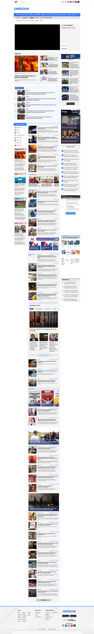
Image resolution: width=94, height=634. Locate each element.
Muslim (24, 617)
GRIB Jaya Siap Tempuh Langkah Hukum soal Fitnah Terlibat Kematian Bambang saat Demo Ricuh (43, 509)
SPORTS (52, 14)
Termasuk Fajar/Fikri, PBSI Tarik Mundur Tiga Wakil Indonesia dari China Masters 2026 (71, 348)
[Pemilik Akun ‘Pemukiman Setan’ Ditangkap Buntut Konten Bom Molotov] (44, 319)
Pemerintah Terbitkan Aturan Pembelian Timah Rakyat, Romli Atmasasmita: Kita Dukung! (47, 553)
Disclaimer (55, 612)
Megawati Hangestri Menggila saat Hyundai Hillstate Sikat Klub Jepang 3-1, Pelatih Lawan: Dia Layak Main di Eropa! (47, 138)
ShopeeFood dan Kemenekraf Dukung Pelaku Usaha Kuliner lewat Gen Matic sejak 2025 (46, 381)
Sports (24, 612)
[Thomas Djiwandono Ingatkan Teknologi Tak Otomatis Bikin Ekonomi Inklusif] (33, 450)
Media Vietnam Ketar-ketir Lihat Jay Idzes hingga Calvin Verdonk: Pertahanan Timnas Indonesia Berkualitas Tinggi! (71, 331)
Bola (19, 621)
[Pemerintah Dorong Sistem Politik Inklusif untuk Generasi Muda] (33, 168)
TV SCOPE (31, 20)
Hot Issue (39, 199)
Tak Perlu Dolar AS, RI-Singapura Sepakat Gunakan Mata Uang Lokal (47, 202)
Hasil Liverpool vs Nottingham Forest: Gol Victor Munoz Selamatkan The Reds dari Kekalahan (20, 214)
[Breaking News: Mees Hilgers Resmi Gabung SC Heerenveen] (33, 373)
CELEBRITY (43, 14)
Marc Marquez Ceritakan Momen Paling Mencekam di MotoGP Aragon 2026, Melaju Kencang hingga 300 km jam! (53, 58)
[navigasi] (68, 2)
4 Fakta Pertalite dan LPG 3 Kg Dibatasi (71, 181)
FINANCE (31, 14)
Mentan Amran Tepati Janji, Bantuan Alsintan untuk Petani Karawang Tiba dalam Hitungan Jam (43, 442)
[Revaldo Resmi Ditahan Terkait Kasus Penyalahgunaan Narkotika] (33, 488)
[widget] (19, 149)
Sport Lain (39, 135)
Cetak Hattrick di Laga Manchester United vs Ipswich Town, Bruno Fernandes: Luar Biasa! (19, 210)
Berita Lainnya (44, 600)
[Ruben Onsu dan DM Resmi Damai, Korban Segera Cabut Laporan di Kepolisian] (44, 71)
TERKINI (17, 14)
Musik (38, 126)
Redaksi (47, 615)
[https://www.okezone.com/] (22, 9)
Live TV (41, 17)
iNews (36, 615)
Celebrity (38, 359)
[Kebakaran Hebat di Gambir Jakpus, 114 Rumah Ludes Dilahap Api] (26, 63)
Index (29, 615)
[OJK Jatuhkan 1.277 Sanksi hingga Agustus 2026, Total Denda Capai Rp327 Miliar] (33, 526)
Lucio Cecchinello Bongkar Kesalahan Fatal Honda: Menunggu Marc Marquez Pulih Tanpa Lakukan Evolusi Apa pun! (71, 283)
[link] (65, 616)
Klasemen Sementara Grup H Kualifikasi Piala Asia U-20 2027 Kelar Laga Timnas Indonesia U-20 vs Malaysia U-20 (47, 515)
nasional (28, 90)
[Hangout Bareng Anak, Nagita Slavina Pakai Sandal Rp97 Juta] (33, 536)
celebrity (28, 102)
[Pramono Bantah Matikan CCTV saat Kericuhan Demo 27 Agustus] (33, 232)
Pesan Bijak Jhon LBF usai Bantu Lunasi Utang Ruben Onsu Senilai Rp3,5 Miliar (46, 572)
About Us (47, 612)
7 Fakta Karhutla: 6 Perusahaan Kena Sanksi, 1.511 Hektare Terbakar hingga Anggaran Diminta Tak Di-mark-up (71, 168)
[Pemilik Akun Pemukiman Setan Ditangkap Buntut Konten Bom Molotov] (33, 593)
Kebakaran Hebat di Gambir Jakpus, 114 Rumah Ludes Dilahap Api (25, 76)
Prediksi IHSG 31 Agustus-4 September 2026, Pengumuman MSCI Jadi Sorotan (71, 155)
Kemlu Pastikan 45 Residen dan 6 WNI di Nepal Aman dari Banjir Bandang (46, 563)
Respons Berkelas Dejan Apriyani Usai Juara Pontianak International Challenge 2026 (53, 79)
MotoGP (49, 56)
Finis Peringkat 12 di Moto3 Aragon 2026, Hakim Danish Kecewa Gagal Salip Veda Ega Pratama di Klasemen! (40, 111)
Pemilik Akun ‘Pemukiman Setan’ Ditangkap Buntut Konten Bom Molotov (47, 592)
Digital (29, 612)
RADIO (36, 20)
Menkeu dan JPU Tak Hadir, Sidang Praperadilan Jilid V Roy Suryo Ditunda (47, 192)
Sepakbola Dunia (40, 369)
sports (27, 108)
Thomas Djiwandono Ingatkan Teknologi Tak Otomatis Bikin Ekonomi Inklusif (46, 448)
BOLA (48, 14)
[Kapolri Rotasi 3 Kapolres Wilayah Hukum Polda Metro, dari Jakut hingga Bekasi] (33, 412)
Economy (39, 378)
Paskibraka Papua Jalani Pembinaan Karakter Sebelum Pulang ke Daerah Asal (46, 582)
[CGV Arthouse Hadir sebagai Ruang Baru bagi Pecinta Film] (33, 363)
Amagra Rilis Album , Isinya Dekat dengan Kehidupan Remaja (47, 128)
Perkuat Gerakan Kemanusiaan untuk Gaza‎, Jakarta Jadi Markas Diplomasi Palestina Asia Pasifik (46, 157)
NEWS (27, 14)
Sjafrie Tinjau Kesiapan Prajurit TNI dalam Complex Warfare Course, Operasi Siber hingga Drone (47, 256)
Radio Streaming (48, 17)
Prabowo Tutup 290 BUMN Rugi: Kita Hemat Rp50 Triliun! (20, 185)
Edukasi (24, 619)
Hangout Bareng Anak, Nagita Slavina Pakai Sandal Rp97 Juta (46, 534)
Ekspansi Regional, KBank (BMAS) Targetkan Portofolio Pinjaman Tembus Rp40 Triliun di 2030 (47, 275)
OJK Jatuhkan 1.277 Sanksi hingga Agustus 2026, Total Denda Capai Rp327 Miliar (47, 525)
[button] (78, 14)
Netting (49, 76)
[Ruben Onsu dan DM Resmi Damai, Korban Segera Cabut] (20, 228)
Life (38, 209)
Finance (19, 615)
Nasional (39, 154)
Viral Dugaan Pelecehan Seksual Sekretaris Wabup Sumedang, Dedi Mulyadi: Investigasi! (47, 544)
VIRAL (41, 20)
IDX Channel (39, 273)
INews (38, 263)
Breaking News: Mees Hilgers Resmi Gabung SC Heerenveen (47, 371)
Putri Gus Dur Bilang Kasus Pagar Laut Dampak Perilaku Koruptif (70, 300)
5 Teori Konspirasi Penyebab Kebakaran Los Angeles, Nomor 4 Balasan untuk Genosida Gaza (71, 291)
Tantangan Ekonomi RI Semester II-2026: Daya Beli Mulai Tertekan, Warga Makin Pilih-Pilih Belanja (41, 99)
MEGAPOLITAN (18, 73)
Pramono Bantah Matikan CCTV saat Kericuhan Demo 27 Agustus (47, 231)
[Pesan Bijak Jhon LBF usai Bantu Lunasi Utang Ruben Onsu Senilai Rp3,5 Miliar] (33, 574)
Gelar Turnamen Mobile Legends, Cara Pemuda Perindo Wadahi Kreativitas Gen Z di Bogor (47, 467)
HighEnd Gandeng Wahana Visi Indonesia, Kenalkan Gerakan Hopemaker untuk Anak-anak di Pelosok (47, 458)
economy (28, 96)
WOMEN (37, 14)
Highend (24, 615)
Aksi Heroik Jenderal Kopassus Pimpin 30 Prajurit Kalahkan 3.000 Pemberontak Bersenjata (71, 172)
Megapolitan (39, 145)
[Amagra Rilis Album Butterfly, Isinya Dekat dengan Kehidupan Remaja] (33, 130)
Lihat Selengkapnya (43, 355)
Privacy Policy (48, 617)
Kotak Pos (47, 619)
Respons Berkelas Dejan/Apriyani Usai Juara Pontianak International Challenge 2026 (71, 344)
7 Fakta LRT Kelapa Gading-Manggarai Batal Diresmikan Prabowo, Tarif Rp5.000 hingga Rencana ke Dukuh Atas (71, 164)
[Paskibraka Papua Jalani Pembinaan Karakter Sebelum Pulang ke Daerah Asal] (33, 583)
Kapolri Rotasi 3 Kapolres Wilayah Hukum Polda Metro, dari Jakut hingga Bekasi (47, 410)
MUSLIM (68, 14)
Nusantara (39, 218)
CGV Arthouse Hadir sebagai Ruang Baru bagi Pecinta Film (46, 362)
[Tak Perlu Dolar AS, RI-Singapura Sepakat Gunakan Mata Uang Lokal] (33, 203)
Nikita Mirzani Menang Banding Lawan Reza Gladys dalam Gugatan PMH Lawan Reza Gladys (72, 185)
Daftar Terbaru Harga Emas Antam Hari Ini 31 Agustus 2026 (19, 193)
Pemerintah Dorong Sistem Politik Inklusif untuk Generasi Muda (47, 166)
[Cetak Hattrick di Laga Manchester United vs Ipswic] (20, 204)
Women (19, 617)
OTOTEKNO (74, 14)
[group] (35, 398)
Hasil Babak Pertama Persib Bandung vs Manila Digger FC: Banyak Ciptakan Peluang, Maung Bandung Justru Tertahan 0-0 (47, 295)
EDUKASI (64, 14)
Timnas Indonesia (19, 20)
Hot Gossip (39, 484)
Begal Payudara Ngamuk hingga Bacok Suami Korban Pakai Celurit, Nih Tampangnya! (71, 177)
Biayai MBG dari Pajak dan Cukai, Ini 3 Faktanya (71, 160)
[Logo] (16, 2)
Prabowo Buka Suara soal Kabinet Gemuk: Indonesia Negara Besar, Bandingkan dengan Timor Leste (46, 266)
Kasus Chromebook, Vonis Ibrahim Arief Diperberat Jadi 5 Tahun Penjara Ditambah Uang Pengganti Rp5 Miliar (40, 93)
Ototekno (25, 621)
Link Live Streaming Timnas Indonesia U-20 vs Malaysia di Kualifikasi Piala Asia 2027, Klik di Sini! (39, 117)
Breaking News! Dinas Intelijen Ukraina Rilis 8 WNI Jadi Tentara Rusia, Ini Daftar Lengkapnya (19, 168)
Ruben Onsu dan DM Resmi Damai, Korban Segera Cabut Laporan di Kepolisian (53, 72)
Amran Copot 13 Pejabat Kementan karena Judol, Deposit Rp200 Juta (20, 189)
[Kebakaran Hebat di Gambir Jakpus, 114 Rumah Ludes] (20, 154)
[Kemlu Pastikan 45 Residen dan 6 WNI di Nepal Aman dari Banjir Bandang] (33, 564)
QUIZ (26, 20)
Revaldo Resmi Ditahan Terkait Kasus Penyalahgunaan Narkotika (45, 487)
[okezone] (69, 611)
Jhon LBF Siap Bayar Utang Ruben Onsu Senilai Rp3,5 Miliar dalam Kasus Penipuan (20, 243)
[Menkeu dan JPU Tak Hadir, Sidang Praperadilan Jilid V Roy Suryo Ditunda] (33, 194)
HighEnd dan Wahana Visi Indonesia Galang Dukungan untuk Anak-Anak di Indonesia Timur (46, 420)
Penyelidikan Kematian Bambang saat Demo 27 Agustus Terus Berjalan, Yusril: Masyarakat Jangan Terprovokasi (53, 347)
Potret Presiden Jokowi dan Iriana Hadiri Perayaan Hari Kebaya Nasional (70, 287)
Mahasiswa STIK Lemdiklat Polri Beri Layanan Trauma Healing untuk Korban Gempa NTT (46, 221)
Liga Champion (40, 292)
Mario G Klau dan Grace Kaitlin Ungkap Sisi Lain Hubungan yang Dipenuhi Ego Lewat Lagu (47, 285)
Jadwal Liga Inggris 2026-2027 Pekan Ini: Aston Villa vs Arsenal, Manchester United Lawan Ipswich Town (20, 218)
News (19, 612)
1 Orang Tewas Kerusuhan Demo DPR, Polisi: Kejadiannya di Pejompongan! (71, 189)
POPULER (23, 14)
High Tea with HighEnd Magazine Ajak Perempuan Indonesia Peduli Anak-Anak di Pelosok (47, 477)
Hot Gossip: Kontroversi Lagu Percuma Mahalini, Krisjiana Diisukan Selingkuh (20, 238)
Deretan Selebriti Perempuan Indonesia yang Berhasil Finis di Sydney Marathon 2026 (46, 211)
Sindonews (39, 254)
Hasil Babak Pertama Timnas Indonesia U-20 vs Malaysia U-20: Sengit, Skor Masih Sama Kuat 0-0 (71, 340)
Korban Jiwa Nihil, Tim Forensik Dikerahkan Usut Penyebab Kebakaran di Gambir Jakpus (47, 147)
